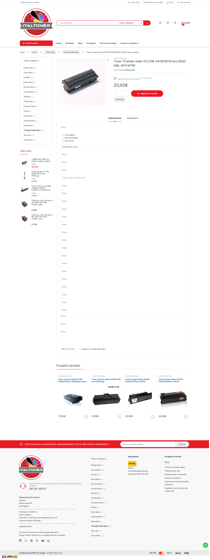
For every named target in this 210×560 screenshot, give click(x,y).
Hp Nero (28, 77)
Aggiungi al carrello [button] (84, 417)
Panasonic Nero (31, 106)
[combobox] (87, 22)
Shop (171, 2)
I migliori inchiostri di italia (29, 2)
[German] (9, 557)
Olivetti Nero (30, 101)
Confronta (147, 78)
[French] (6, 557)
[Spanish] (16, 557)
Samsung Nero (31, 121)
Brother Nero (30, 68)
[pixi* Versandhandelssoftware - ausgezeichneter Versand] (140, 471)
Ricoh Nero (29, 116)
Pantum (28, 111)
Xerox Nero (30, 140)
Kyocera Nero (31, 87)
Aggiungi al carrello (148, 93)
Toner (34, 52)
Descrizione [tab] (115, 118)
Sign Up (182, 444)
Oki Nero (29, 97)
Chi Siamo (69, 43)
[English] (3, 557)
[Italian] (12, 557)
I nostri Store (135, 2)
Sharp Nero (29, 125)
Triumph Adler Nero (71, 52)
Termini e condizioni (128, 43)
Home (58, 43)
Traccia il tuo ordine (108, 43)
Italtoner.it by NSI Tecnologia (33, 553)
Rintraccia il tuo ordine (154, 2)
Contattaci (91, 43)
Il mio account (185, 2)
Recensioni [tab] (132, 118)
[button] (108, 59)
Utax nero (29, 135)
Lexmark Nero (31, 92)
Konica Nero (30, 82)
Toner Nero (50, 52)
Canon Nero (30, 72)
